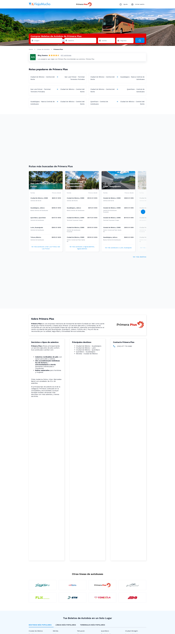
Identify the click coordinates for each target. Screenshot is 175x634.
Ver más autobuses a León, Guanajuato (118, 247)
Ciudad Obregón (131, 631)
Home (31, 49)
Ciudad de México (36, 631)
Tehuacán (81, 631)
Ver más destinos (139, 257)
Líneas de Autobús (43, 49)
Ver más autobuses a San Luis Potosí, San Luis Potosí (45, 247)
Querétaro (105, 631)
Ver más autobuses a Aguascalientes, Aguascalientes (82, 247)
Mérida (55, 631)
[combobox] (47, 41)
